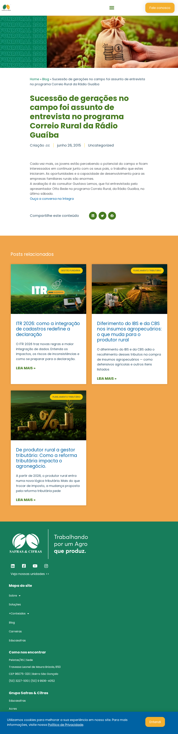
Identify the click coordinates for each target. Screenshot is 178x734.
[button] (112, 8)
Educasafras (17, 640)
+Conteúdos (17, 613)
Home (34, 79)
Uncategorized (101, 145)
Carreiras (15, 631)
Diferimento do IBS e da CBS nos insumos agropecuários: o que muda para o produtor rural (129, 331)
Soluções (15, 604)
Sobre (13, 596)
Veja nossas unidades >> (30, 574)
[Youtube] (35, 566)
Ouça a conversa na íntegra (52, 198)
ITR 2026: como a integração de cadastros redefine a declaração (48, 328)
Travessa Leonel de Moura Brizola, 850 (35, 667)
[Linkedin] (13, 566)
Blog (45, 79)
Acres (13, 709)
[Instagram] (46, 566)
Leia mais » (25, 368)
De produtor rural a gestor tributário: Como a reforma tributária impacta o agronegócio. (46, 458)
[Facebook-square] (24, 566)
